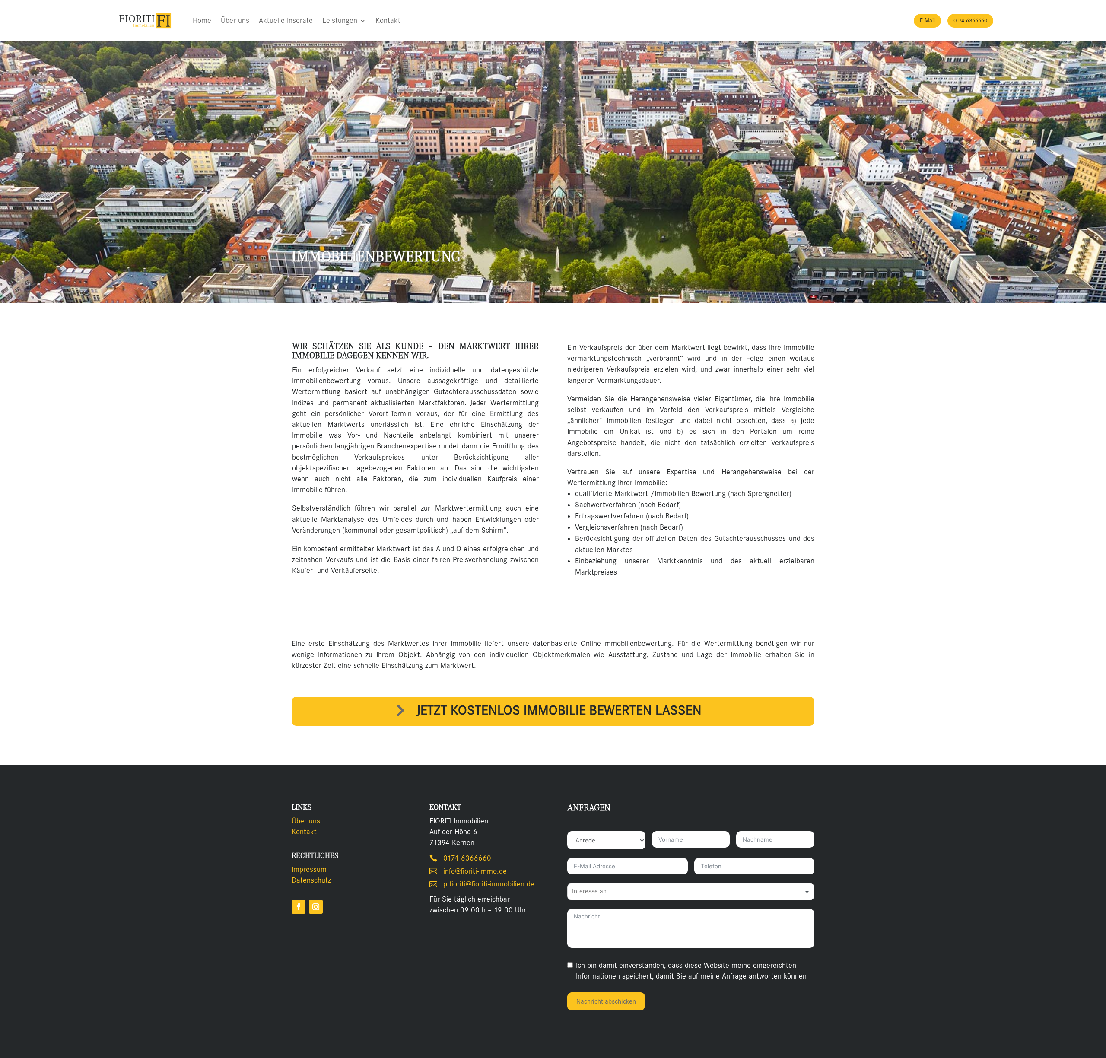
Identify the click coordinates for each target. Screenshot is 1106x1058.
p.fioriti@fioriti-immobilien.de (488, 884)
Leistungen (339, 20)
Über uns (235, 20)
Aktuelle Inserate (286, 20)
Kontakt (387, 20)
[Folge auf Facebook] (298, 907)
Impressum (309, 869)
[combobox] (690, 891)
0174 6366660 (970, 20)
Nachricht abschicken (606, 1001)
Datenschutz (311, 880)
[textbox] (597, 891)
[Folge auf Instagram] (316, 907)
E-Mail (927, 20)
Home (202, 20)
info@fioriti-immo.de (475, 871)
